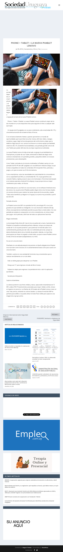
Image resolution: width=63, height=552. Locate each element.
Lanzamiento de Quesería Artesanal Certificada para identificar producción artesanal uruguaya (29, 501)
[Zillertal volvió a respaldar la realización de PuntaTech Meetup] (18, 336)
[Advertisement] (31, 22)
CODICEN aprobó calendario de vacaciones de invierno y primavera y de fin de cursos (45, 374)
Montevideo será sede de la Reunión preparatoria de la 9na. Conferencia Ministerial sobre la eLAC (16, 382)
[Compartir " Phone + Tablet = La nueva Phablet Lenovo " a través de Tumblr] (24, 306)
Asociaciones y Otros (30, 49)
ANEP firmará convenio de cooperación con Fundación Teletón (22, 497)
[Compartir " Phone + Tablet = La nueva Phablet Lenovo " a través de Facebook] (17, 306)
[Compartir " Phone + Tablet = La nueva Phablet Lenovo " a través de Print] (34, 306)
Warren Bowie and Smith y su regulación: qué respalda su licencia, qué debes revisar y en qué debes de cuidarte (31, 486)
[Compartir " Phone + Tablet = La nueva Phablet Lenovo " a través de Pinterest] (27, 306)
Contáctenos (28, 550)
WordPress (45, 547)
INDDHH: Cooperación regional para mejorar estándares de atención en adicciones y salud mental (31, 480)
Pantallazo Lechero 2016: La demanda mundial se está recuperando (44, 358)
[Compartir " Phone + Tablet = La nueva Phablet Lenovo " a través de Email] (31, 306)
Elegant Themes (27, 547)
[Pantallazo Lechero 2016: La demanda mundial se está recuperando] (45, 341)
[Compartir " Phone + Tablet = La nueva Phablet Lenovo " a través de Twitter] (21, 306)
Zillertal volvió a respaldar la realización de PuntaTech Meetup (17, 346)
